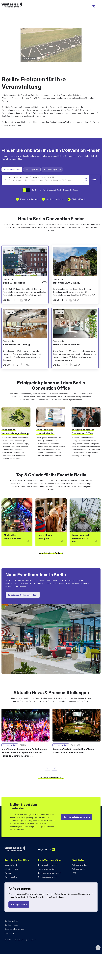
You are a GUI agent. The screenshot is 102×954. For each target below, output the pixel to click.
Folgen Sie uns (44, 849)
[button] (7, 324)
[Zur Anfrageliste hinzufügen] (42, 250)
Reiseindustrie (10, 877)
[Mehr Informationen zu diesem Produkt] (86, 179)
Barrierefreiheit (11, 921)
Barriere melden (11, 925)
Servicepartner (31, 169)
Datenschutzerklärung (14, 929)
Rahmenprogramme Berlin (49, 873)
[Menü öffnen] (98, 5)
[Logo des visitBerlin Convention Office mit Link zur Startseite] (11, 5)
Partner (7, 873)
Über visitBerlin (11, 865)
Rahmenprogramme (52, 169)
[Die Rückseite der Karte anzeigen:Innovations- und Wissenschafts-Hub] (85, 522)
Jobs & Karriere (11, 869)
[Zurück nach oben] (98, 947)
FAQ (74, 873)
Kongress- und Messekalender (45, 431)
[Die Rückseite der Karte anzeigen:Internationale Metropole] (50, 522)
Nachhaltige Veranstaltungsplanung (15, 431)
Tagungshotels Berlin (47, 869)
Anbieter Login (78, 869)
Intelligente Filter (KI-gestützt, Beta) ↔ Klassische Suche (55, 190)
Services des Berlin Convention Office (83, 431)
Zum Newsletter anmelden (77, 817)
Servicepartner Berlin (47, 877)
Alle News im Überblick (49, 778)
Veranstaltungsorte (12, 169)
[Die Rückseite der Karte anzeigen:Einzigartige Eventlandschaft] (16, 522)
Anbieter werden (79, 865)
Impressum (9, 933)
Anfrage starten (19, 904)
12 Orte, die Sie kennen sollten (22, 595)
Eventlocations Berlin (47, 865)
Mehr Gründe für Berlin (49, 553)
